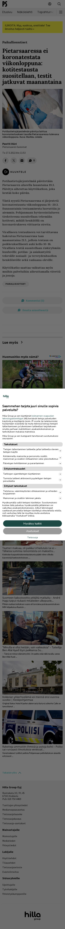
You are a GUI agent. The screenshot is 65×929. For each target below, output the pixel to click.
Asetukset (32, 531)
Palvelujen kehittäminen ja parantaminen (23, 463)
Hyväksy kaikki (32, 523)
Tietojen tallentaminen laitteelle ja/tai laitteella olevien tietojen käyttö (31, 451)
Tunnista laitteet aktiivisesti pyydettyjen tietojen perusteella (27, 479)
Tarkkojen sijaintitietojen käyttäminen (21, 473)
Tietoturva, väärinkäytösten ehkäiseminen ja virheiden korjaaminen (30, 492)
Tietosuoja (32, 537)
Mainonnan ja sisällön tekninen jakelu (22, 498)
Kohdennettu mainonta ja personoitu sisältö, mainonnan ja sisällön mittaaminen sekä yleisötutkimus (30, 457)
